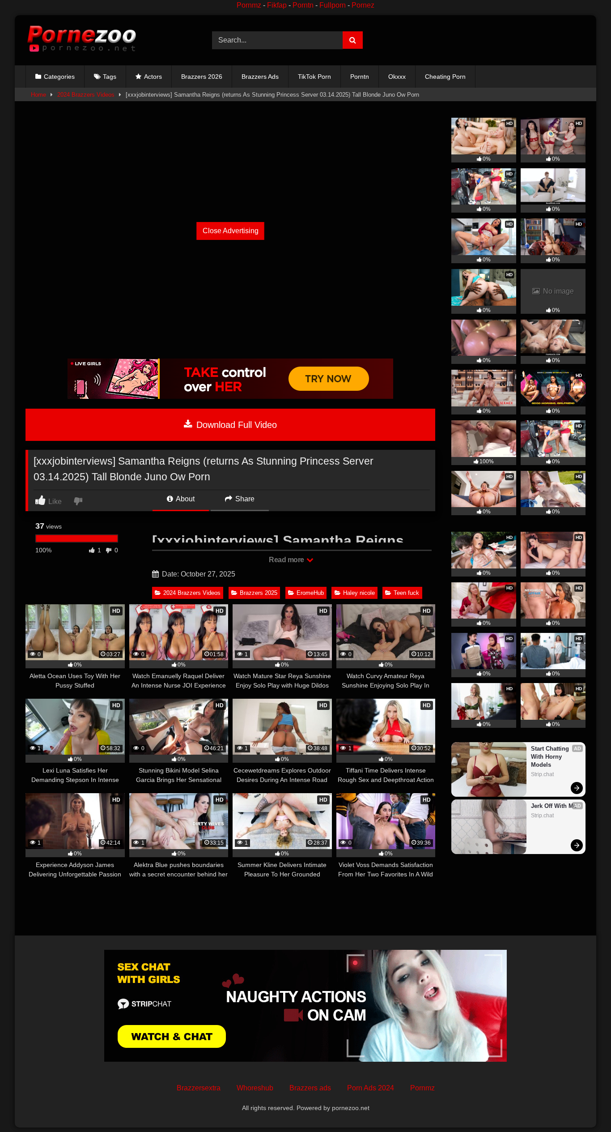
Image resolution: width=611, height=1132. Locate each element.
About (184, 499)
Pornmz (249, 5)
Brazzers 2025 (258, 592)
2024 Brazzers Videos (86, 94)
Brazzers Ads (260, 76)
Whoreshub (255, 1088)
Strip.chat (542, 774)
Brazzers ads (310, 1088)
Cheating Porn (445, 76)
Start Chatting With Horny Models (551, 756)
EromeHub (310, 592)
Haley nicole (359, 592)
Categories (59, 76)
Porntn (303, 5)
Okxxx (397, 76)
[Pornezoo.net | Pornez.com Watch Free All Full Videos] (81, 40)
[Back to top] (583, 1105)
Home (38, 94)
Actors (153, 76)
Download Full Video (235, 425)
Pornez (363, 5)
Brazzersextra (199, 1088)
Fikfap (277, 5)
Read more (287, 560)
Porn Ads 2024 (370, 1088)
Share (244, 499)
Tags (109, 76)
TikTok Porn (314, 76)
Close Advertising (231, 231)
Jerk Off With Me (554, 806)
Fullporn (332, 5)
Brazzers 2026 (201, 76)
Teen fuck (406, 592)
